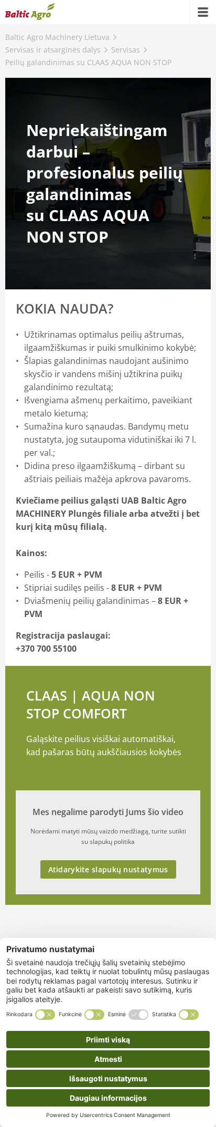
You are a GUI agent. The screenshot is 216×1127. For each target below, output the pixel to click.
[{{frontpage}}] (30, 12)
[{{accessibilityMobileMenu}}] (203, 12)
